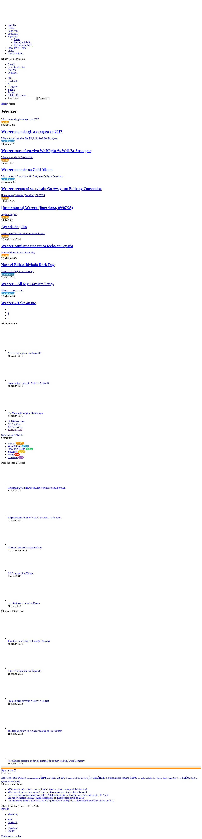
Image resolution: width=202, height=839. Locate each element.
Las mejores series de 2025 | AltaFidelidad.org (30, 797)
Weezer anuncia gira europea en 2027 (31, 132)
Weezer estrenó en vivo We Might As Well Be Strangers (46, 151)
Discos (11, 28)
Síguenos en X (8, 770)
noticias (5, 122)
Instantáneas (97, 777)
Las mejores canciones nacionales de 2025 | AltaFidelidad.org (38, 800)
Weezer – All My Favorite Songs (27, 284)
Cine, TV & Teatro (17, 47)
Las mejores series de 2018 (70, 797)
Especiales (13, 36)
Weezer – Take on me (18, 303)
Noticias (12, 25)
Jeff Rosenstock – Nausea (20, 573)
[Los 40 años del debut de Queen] (23, 600)
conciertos (13, 457)
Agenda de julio (14, 227)
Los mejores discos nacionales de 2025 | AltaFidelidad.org (36, 795)
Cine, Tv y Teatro (16, 449)
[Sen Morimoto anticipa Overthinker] (25, 410)
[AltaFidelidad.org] (40, 19)
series (186, 777)
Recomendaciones (23, 45)
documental (70, 778)
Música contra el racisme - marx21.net (26, 792)
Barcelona (7, 777)
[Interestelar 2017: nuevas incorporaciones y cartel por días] (25, 484)
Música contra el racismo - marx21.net (27, 789)
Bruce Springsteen (31, 778)
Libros (11, 50)
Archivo (12, 70)
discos (11, 454)
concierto (51, 777)
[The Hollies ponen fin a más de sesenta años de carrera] (25, 728)
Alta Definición (15, 53)
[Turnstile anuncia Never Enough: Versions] (25, 638)
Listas (17, 39)
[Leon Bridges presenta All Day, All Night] (25, 380)
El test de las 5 (81, 778)
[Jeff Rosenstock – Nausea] (25, 570)
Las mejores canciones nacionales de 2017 (93, 800)
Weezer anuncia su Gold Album (27, 170)
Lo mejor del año (22, 42)
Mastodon (13, 814)
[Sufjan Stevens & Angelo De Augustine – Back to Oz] (25, 514)
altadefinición (8, 141)
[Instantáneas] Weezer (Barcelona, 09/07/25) (37, 208)
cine (42, 777)
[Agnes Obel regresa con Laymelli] (25, 350)
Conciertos (13, 30)
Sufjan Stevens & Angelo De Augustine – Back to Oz (34, 517)
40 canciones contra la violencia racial (68, 789)
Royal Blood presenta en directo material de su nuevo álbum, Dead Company (46, 760)
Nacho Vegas (167, 778)
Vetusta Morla (14, 781)
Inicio (4, 103)
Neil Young (177, 778)
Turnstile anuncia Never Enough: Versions (29, 641)
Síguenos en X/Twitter (12, 435)
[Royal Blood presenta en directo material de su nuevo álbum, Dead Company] (25, 758)
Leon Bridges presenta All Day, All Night (28, 383)
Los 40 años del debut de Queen (24, 603)
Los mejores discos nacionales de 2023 (88, 795)
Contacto (12, 72)
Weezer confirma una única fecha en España (37, 246)
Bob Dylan (18, 778)
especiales (13, 451)
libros (133, 777)
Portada (11, 64)
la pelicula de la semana (117, 777)
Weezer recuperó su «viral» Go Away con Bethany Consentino (51, 189)
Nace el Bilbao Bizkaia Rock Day (28, 265)
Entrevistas (13, 33)
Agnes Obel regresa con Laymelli (24, 353)
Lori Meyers (157, 778)
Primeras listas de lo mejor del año (25, 547)
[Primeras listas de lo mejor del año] (25, 544)
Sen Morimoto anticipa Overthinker (25, 413)
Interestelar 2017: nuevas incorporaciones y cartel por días (36, 487)
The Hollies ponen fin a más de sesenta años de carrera (35, 730)
